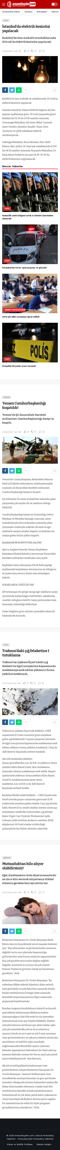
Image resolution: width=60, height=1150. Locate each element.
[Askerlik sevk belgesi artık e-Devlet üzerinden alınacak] (30, 192)
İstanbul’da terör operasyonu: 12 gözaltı (24, 267)
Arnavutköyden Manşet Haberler (15, 310)
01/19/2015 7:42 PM (11, 432)
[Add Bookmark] (54, 90)
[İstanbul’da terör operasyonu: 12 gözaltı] (30, 244)
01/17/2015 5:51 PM (11, 683)
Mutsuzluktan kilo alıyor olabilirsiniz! (22, 866)
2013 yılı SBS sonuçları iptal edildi (20, 316)
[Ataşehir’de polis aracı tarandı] (30, 342)
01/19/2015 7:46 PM (11, 51)
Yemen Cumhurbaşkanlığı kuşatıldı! (24, 405)
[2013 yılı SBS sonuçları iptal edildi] (30, 293)
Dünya (6, 397)
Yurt (5, 20)
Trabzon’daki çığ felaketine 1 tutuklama (25, 653)
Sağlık (6, 858)
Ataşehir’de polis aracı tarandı (19, 366)
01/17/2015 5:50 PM (11, 892)
